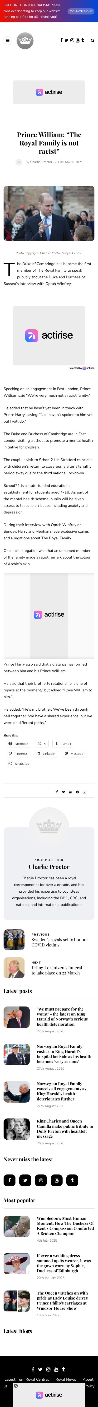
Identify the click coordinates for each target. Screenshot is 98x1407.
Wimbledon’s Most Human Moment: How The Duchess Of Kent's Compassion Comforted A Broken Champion (65, 1226)
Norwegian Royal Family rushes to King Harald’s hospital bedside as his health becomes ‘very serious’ (64, 1054)
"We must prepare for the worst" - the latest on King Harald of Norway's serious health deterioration (62, 1016)
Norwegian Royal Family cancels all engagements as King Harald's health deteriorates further (61, 1091)
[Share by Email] (84, 792)
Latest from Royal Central (27, 1379)
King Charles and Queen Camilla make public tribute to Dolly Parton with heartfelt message (65, 1128)
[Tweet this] (64, 792)
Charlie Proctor (41, 162)
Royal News (65, 1379)
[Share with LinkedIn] (71, 792)
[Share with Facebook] (57, 792)
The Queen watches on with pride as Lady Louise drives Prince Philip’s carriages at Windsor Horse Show (62, 1300)
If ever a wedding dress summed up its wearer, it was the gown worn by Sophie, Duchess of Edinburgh (64, 1263)
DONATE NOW (81, 11)
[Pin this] (77, 792)
